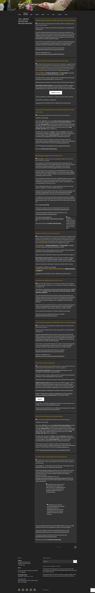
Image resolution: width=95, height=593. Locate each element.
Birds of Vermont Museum (36, 4)
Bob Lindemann (57, 370)
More (66, 14)
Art (48, 14)
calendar (23, 572)
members (71, 85)
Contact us (38, 103)
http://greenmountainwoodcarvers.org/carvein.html (49, 49)
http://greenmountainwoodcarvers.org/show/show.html (54, 145)
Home (19, 14)
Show (41, 37)
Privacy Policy (45, 589)
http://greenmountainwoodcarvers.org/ (46, 315)
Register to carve (55, 92)
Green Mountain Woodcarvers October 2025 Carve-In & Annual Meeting (55, 322)
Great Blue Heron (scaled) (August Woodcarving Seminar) (51, 457)
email (25, 582)
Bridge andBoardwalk (25, 14)
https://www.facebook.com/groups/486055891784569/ (49, 54)
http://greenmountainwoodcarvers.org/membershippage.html (52, 209)
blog (66, 574)
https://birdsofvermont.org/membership (46, 214)
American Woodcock (51, 73)
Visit (31, 14)
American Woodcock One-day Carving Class (48, 233)
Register (40, 399)
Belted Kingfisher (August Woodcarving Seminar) (49, 155)
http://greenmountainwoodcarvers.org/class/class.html (50, 478)
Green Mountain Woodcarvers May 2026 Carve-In (49, 280)
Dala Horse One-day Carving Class (45, 363)
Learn (53, 14)
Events (37, 14)
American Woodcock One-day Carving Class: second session (52, 61)
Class (47, 37)
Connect (59, 14)
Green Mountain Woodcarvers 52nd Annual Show (49, 416)
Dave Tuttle (64, 73)
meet (46, 574)
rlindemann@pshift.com (62, 142)
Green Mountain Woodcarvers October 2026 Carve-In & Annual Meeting (55, 20)
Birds (43, 14)
